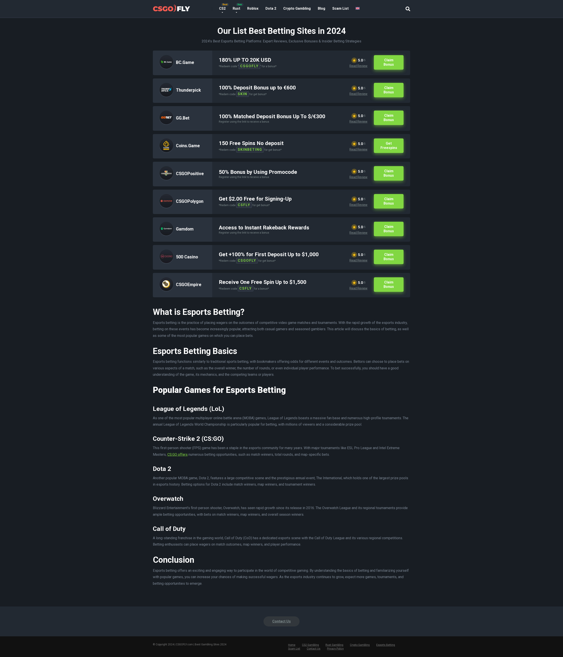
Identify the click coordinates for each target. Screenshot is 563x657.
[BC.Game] (166, 67)
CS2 (222, 8)
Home (291, 644)
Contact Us (281, 621)
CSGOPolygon (189, 201)
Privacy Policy (335, 648)
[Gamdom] (166, 234)
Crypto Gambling (297, 8)
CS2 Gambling (310, 644)
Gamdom (185, 229)
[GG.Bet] (166, 123)
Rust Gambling (334, 644)
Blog (321, 8)
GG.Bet (182, 118)
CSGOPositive (190, 173)
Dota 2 (270, 8)
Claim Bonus (389, 62)
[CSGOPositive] (166, 179)
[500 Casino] (166, 262)
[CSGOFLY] (171, 7)
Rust (236, 8)
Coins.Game (188, 145)
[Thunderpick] (166, 95)
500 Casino (187, 257)
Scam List (340, 8)
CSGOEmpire (188, 284)
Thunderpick (188, 90)
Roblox (252, 8)
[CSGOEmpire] (166, 290)
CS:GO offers (177, 454)
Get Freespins (388, 145)
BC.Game (185, 62)
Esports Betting (385, 644)
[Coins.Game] (166, 151)
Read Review (358, 66)
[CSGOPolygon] (166, 207)
